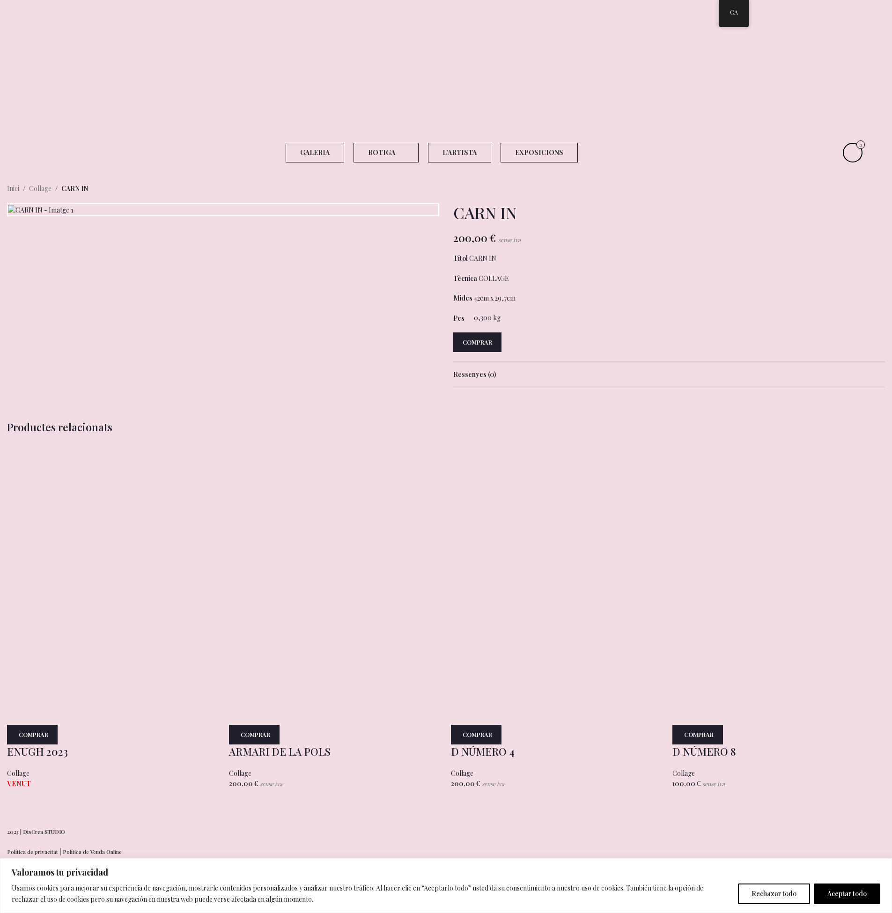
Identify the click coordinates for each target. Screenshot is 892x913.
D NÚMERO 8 (704, 751)
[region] (446, 885)
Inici (13, 188)
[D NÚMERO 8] (742, 512)
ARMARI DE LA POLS (280, 751)
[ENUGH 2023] (77, 512)
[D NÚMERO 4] (521, 512)
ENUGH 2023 (37, 751)
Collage (40, 188)
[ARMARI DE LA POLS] (299, 512)
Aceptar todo (847, 893)
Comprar (477, 342)
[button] (254, 734)
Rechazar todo (774, 893)
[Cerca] (882, 866)
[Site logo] (446, 69)
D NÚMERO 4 (483, 751)
